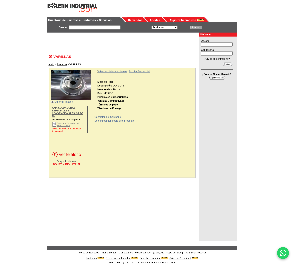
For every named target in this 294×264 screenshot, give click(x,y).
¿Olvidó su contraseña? (217, 59)
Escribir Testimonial (139, 71)
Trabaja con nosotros (194, 252)
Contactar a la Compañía (108, 117)
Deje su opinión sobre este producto (114, 120)
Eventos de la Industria (118, 258)
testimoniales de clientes (112, 71)
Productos (91, 258)
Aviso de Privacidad (180, 258)
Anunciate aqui (109, 252)
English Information (150, 258)
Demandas (135, 20)
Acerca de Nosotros (88, 252)
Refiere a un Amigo (145, 252)
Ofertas (155, 20)
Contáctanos (126, 252)
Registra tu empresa (182, 20)
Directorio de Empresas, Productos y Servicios (80, 20)
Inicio (51, 64)
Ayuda (160, 252)
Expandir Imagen (63, 101)
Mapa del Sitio (174, 252)
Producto (62, 64)
